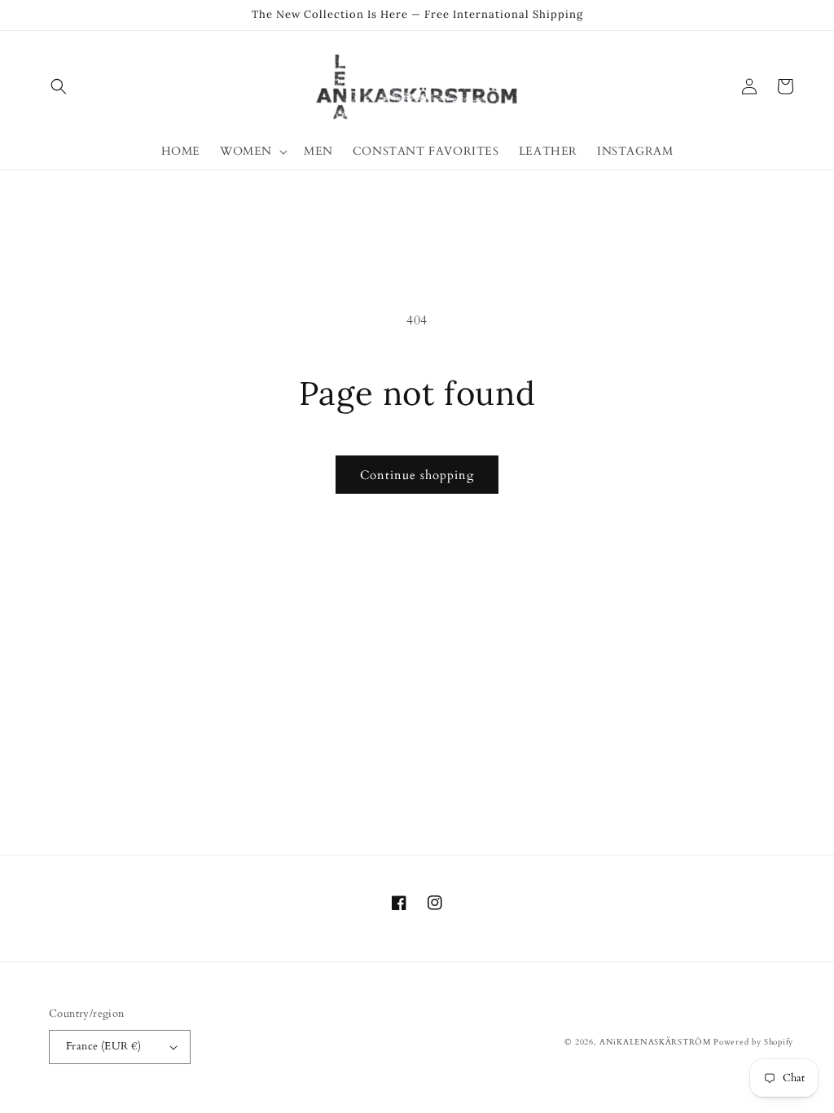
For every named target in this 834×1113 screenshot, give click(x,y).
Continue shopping (417, 475)
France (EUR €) (104, 1046)
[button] (59, 86)
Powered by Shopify (753, 1042)
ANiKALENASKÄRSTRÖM (655, 1042)
